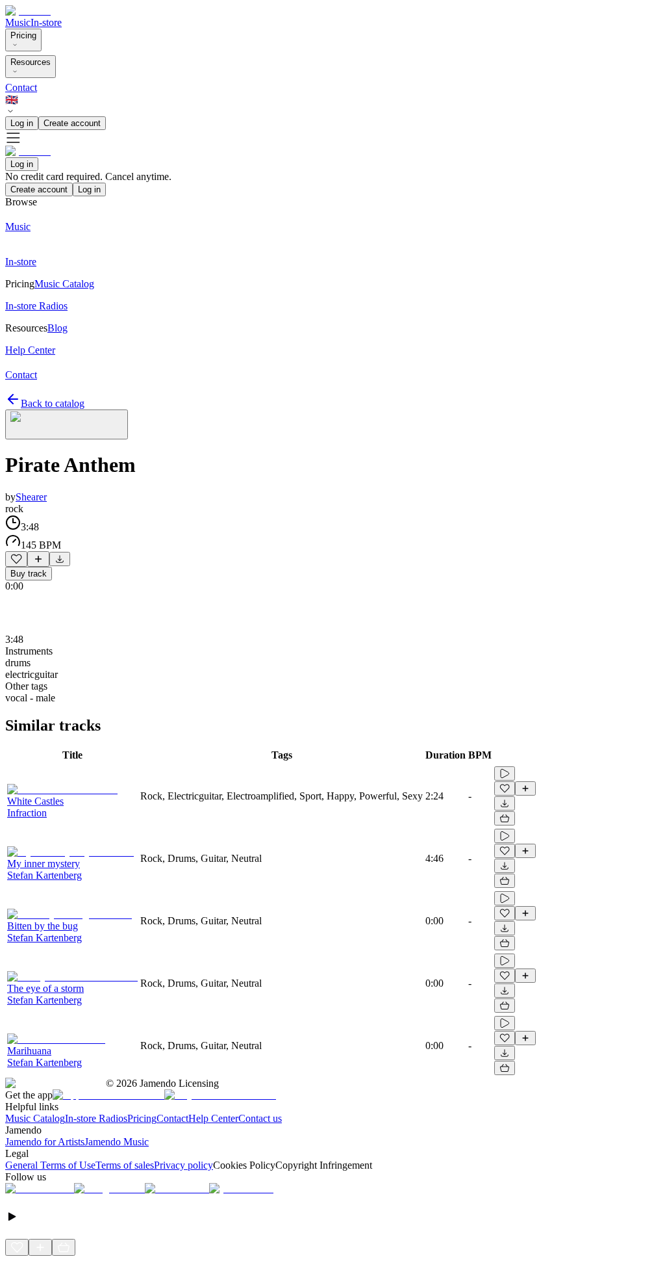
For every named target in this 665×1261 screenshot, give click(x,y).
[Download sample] (59, 559)
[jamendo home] (28, 10)
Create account (72, 123)
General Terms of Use (50, 1165)
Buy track (28, 573)
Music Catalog (35, 1118)
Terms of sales (124, 1165)
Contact (21, 87)
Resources (30, 62)
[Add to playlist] (38, 559)
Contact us (260, 1118)
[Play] (66, 424)
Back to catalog (52, 403)
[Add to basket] (504, 818)
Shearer (31, 496)
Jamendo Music (116, 1141)
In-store (46, 22)
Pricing (23, 35)
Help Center (213, 1118)
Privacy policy (183, 1165)
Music (18, 22)
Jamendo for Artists (44, 1141)
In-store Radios (96, 1118)
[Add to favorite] (16, 559)
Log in (21, 123)
